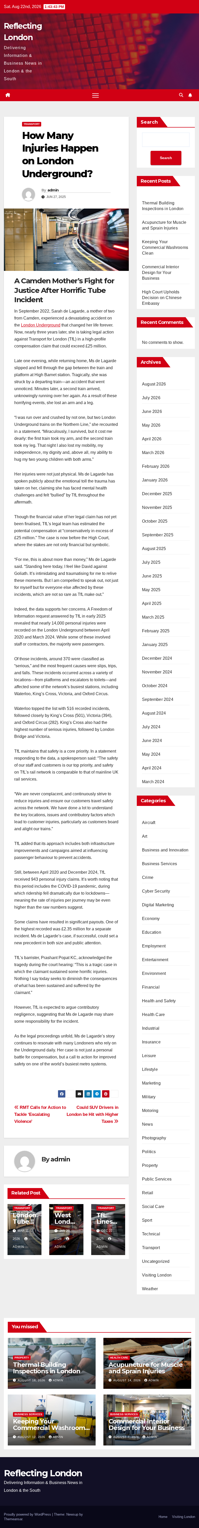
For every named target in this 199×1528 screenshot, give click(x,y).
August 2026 (154, 384)
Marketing (151, 1083)
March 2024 (153, 782)
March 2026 (153, 452)
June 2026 (152, 411)
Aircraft (148, 822)
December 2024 (157, 658)
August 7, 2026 (126, 1436)
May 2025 (151, 590)
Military (149, 1097)
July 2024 (151, 727)
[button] (181, 95)
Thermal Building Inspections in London (46, 1368)
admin (53, 190)
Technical (151, 1234)
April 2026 (151, 439)
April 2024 (151, 768)
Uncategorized (156, 1261)
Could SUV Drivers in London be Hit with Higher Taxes (92, 1114)
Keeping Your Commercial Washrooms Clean (165, 247)
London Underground (40, 325)
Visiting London (157, 1275)
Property (150, 1165)
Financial (151, 987)
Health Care (153, 1014)
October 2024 (154, 686)
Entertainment (155, 960)
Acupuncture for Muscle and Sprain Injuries (146, 1368)
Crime (147, 877)
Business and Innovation (165, 850)
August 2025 (154, 548)
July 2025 (151, 562)
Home (163, 1517)
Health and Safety (159, 1001)
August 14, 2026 (127, 1380)
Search (149, 122)
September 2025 (157, 535)
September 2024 (157, 699)
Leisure (149, 1056)
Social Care (153, 1206)
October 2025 (154, 521)
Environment (154, 973)
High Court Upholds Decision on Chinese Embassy (162, 298)
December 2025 (157, 494)
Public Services (157, 1179)
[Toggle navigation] (95, 95)
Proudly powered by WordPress (28, 1514)
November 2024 (157, 672)
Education (151, 932)
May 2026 (151, 425)
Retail (147, 1193)
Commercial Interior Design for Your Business (160, 272)
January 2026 (155, 480)
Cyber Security (156, 891)
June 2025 (152, 576)
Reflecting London (43, 1473)
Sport (147, 1220)
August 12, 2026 (32, 1436)
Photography (154, 1138)
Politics (149, 1151)
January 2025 (155, 644)
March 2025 (153, 617)
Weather (150, 1289)
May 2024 (151, 754)
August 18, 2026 (32, 1380)
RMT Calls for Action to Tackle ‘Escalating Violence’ (40, 1114)
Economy (151, 918)
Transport (32, 124)
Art (144, 836)
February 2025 (156, 631)
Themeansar (13, 1519)
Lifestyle (150, 1069)
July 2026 (151, 398)
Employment (154, 946)
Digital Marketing (158, 905)
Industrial (150, 1028)
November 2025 (157, 507)
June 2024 (152, 740)
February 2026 (156, 466)
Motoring (150, 1110)
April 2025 (151, 603)
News (147, 1124)
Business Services (159, 864)
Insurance (151, 1042)
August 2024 (154, 713)
